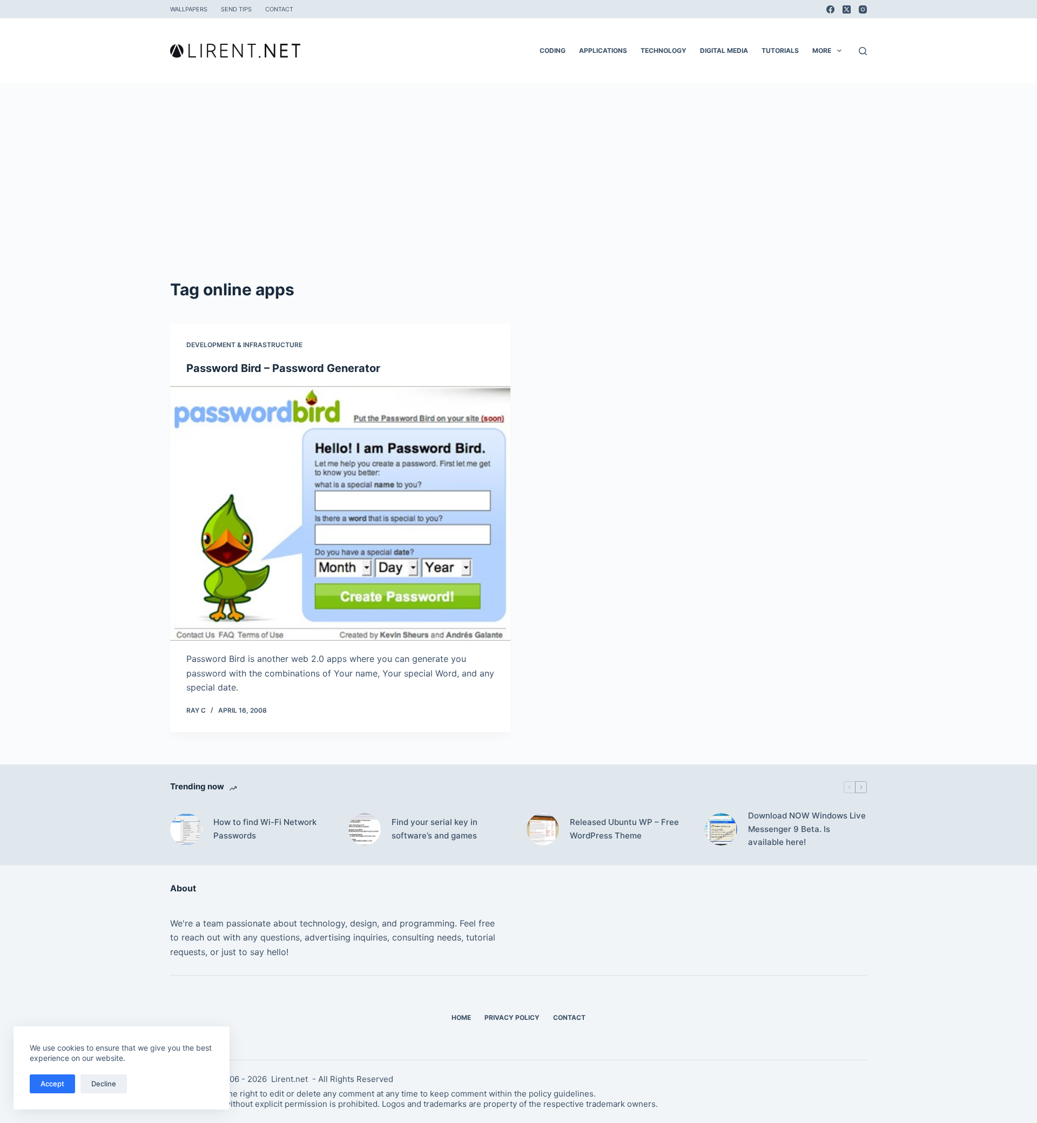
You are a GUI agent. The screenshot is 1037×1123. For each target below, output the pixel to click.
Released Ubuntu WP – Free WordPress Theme (624, 829)
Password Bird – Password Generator (283, 368)
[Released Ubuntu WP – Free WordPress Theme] (543, 829)
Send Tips (236, 9)
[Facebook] (830, 9)
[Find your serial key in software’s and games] (364, 829)
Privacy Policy (512, 1017)
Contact (279, 9)
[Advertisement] (518, 196)
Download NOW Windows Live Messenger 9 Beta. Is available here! (807, 829)
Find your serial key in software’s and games (434, 829)
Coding (552, 50)
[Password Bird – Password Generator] (340, 513)
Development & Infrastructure (244, 345)
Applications (603, 50)
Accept (52, 1083)
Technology (663, 50)
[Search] (863, 51)
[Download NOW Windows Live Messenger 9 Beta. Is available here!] (721, 829)
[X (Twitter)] (847, 9)
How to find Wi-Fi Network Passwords (265, 829)
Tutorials (780, 50)
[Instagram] (863, 9)
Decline (103, 1083)
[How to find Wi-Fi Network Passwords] (186, 829)
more (821, 50)
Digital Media (724, 50)
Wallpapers (188, 9)
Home (461, 1017)
